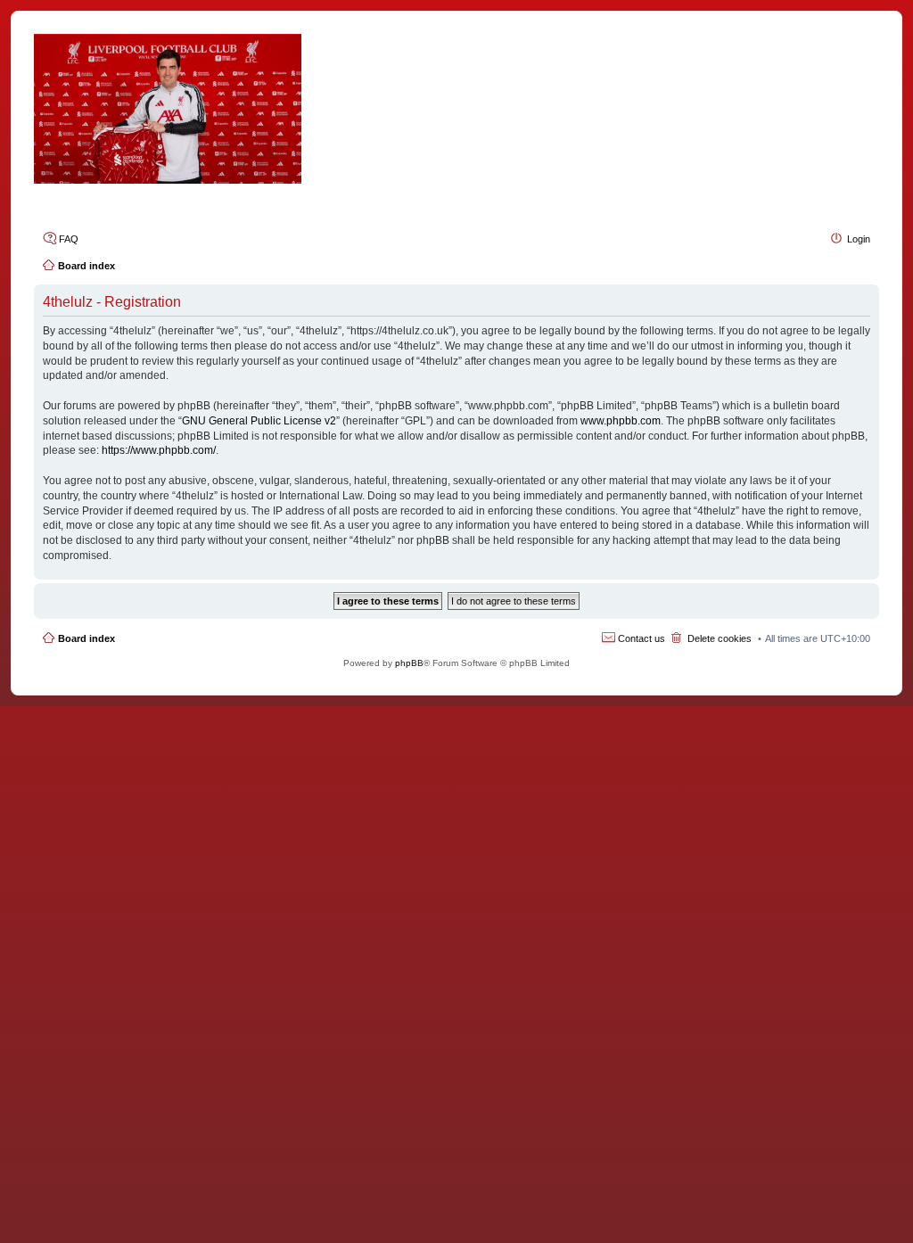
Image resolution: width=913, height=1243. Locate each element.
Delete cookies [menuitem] (719, 638)
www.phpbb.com (620, 421)
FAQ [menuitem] (68, 239)
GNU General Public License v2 (259, 421)
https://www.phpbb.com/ (159, 450)
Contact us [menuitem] (641, 638)
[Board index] (456, 109)
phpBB (409, 663)
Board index (86, 638)
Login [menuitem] (858, 239)
